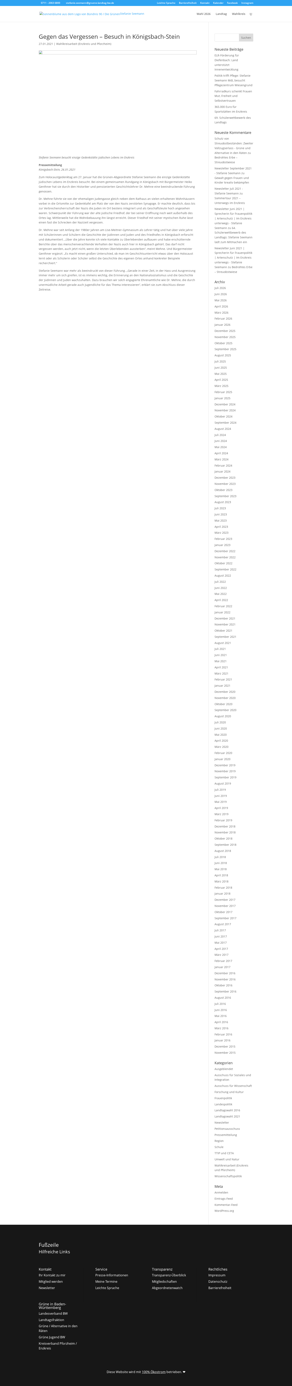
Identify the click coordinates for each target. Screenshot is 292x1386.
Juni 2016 (221, 1010)
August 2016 (223, 997)
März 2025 (221, 386)
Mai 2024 (221, 447)
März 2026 (221, 312)
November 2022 (225, 557)
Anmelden (221, 1192)
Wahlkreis (238, 14)
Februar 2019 (223, 820)
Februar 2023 (223, 539)
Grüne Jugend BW (52, 1337)
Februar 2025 (223, 392)
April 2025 (221, 380)
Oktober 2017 (223, 912)
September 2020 (225, 710)
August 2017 (223, 924)
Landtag (221, 14)
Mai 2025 (221, 374)
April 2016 (221, 1022)
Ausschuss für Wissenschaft (233, 1086)
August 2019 (223, 783)
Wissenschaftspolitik (228, 1176)
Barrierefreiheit (188, 3)
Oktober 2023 (223, 490)
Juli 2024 (220, 435)
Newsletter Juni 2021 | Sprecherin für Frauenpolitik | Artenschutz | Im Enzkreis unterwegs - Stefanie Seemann (233, 218)
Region (219, 1141)
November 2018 (225, 832)
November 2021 (225, 624)
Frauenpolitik (223, 1098)
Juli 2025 (220, 361)
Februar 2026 (223, 318)
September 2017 (225, 918)
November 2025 (225, 337)
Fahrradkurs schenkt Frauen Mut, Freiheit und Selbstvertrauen (233, 96)
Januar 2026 (222, 325)
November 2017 (225, 906)
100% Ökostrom (154, 1372)
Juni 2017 (221, 936)
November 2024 (225, 410)
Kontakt (205, 3)
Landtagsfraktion (51, 1320)
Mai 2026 (221, 300)
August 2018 (223, 851)
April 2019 (221, 808)
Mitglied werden (51, 1281)
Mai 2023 (221, 520)
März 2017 (221, 955)
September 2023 (225, 496)
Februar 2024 (223, 465)
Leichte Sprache (166, 3)
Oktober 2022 (223, 563)
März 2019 (221, 814)
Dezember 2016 (225, 973)
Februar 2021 (223, 679)
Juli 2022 (220, 582)
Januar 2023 (222, 545)
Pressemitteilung (226, 1135)
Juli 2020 (220, 722)
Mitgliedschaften (164, 1281)
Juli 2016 (220, 1004)
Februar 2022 (223, 606)
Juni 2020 (221, 728)
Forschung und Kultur (229, 1092)
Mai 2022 (221, 594)
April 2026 (221, 306)
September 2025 (225, 349)
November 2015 (225, 1052)
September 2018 (225, 845)
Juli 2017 (220, 930)
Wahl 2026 (204, 14)
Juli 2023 (220, 508)
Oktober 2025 (223, 343)
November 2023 (225, 484)
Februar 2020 (223, 753)
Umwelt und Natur (227, 1159)
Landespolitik (223, 1104)
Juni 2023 (221, 514)
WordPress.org (224, 1211)
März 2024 (221, 459)
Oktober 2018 (223, 838)
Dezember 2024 (225, 404)
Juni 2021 (221, 655)
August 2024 (223, 429)
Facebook (232, 3)
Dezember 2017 (225, 900)
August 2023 (223, 502)
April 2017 (221, 949)
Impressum (216, 1275)
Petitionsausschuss (227, 1129)
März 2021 (221, 673)
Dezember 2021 (225, 618)
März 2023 (221, 532)
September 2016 (225, 991)
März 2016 (221, 1028)
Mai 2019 (221, 802)
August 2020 (223, 716)
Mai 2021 (221, 661)
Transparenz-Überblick (169, 1275)
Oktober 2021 (223, 630)
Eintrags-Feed (224, 1198)
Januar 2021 (222, 685)
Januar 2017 (222, 967)
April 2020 (221, 740)
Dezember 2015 (225, 1046)
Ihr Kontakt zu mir (52, 1275)
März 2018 (221, 881)
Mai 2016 (221, 1016)
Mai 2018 (221, 869)
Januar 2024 (222, 471)
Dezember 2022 (225, 551)
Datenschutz (217, 1281)
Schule (219, 1147)
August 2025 (223, 355)
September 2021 (225, 637)
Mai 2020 (221, 734)
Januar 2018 (222, 893)
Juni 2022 (221, 588)
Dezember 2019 (225, 765)
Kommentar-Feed (226, 1205)
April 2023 (221, 527)
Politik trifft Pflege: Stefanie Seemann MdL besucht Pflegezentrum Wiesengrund (233, 80)
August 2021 (223, 643)
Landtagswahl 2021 (227, 1116)
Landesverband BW (53, 1313)
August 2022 (223, 575)
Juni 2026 (221, 294)
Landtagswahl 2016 (227, 1110)
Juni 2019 (221, 796)
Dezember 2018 (225, 826)
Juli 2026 (220, 288)
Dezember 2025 (225, 331)
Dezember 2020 (225, 692)
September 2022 (225, 569)
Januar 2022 (222, 612)
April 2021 (221, 667)
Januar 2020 (222, 759)
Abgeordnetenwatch (167, 1288)
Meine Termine (106, 1281)
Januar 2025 (222, 398)
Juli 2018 (220, 857)
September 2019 (225, 777)
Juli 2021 (220, 649)
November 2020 (225, 698)
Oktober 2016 (223, 985)
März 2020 (221, 747)
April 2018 (221, 875)
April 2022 (221, 600)
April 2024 (221, 453)
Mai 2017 (221, 942)
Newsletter (222, 1122)
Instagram (247, 3)
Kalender (218, 3)
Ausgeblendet (224, 1069)
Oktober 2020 (223, 704)
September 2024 (225, 422)
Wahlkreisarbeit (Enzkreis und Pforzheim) (83, 44)
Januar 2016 (222, 1040)
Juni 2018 (221, 863)
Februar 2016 (223, 1034)
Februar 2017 (223, 961)
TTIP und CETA (224, 1153)
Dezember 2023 (225, 477)
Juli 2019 (220, 790)
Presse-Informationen (111, 1275)
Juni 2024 (221, 441)
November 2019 (225, 771)
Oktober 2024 (223, 416)
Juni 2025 (221, 367)
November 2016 (225, 979)
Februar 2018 (223, 887)
